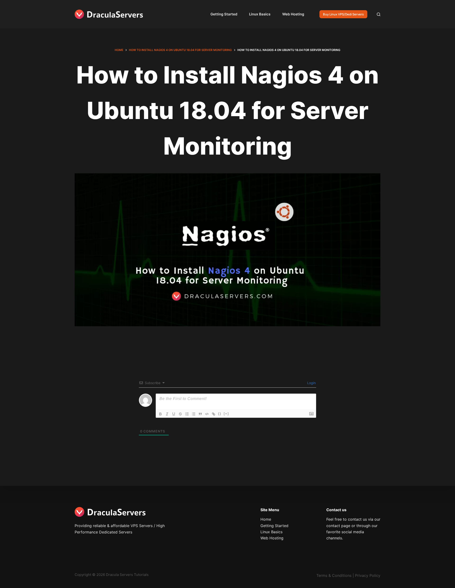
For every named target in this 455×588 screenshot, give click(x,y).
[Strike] (180, 414)
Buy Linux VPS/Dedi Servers (343, 14)
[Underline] (173, 414)
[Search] (378, 14)
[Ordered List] (187, 414)
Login (311, 383)
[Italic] (167, 414)
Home (265, 519)
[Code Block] (207, 414)
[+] (226, 413)
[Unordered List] (193, 414)
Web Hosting (293, 14)
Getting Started (223, 14)
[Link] (213, 414)
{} (219, 413)
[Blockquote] (200, 414)
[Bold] (160, 414)
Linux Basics (259, 14)
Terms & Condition (333, 575)
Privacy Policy (367, 575)
